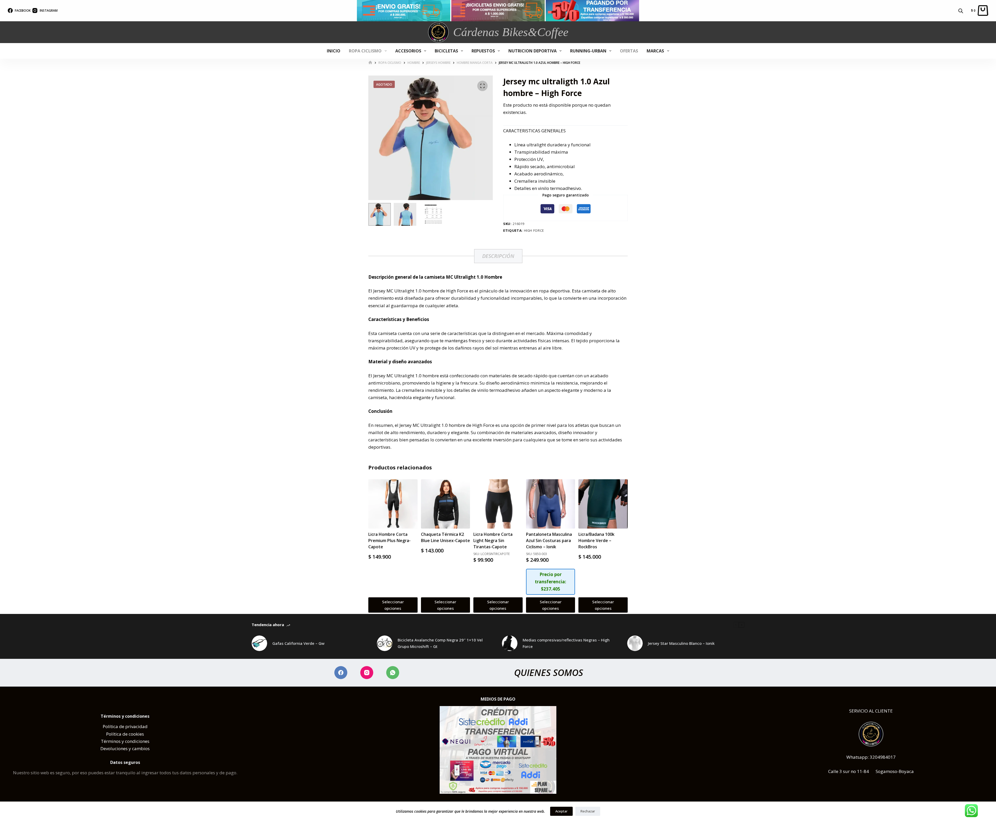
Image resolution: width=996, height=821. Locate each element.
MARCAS (655, 51)
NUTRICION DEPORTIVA (532, 51)
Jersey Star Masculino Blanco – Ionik (681, 643)
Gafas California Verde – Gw (298, 643)
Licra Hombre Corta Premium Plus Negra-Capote (389, 540)
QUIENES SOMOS (548, 672)
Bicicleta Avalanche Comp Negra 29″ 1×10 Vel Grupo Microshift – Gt (440, 643)
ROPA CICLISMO (365, 51)
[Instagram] (366, 672)
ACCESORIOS (408, 51)
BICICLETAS (446, 51)
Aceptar (561, 811)
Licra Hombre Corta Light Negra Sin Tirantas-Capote (493, 540)
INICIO (333, 51)
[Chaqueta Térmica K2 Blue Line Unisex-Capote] (445, 504)
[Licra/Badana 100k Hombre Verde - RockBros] (603, 504)
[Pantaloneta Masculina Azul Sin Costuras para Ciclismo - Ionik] (550, 504)
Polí (106, 726)
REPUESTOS (483, 51)
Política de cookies (125, 734)
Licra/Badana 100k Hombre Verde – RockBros (596, 540)
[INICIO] (370, 63)
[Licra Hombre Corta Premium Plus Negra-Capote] (393, 504)
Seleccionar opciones (393, 605)
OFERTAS (629, 51)
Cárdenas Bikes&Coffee (510, 32)
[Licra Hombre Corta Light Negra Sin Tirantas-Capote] (498, 504)
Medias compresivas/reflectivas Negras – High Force (566, 643)
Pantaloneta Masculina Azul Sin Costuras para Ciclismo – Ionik (549, 540)
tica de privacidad (129, 726)
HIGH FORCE (534, 230)
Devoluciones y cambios (125, 748)
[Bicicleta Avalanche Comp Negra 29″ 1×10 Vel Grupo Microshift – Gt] (384, 643)
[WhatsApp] (392, 672)
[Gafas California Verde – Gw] (259, 643)
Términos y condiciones (125, 741)
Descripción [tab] (498, 255)
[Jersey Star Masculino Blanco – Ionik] (635, 643)
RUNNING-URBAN (588, 51)
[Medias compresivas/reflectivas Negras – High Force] (509, 643)
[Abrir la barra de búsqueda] (960, 10)
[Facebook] (340, 672)
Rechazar (587, 811)
